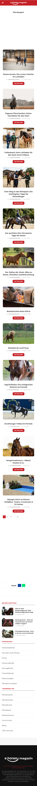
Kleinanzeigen (8, 678)
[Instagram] (13, 749)
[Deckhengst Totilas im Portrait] (18, 409)
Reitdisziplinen (8, 715)
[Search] (34, 3)
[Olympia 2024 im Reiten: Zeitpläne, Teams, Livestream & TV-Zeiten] (18, 485)
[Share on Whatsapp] (23, 585)
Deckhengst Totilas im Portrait (18, 424)
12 (17, 517)
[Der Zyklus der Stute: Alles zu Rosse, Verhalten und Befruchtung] (18, 258)
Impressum (7, 766)
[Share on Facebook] (19, 585)
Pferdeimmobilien (9, 683)
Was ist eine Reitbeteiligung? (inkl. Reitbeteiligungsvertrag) (24, 610)
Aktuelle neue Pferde (11, 653)
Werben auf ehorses (18, 767)
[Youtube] (16, 749)
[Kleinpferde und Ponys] (18, 333)
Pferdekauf (6, 710)
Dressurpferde (8, 663)
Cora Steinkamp (14, 426)
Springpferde (7, 668)
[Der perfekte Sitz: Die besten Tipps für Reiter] (18, 218)
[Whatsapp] (18, 749)
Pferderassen (7, 695)
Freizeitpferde (8, 673)
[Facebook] (11, 749)
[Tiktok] (23, 749)
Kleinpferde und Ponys (18, 348)
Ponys (4, 658)
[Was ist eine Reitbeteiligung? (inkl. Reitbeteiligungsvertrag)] (7, 611)
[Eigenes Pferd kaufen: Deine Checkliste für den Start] (18, 99)
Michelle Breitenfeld (14, 118)
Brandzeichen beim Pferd (18, 311)
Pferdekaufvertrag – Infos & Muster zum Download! (24, 632)
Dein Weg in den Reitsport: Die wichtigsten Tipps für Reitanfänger (18, 194)
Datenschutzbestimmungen (24, 766)
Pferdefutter (7, 705)
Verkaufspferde (8, 648)
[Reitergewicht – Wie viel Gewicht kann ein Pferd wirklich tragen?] (7, 623)
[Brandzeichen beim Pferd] (18, 297)
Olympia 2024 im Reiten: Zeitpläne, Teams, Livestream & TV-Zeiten (18, 502)
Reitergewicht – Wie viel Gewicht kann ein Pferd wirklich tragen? (24, 621)
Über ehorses (7, 731)
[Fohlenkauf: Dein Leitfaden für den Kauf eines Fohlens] (18, 138)
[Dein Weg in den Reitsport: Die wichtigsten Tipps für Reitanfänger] (18, 177)
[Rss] (21, 749)
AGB (13, 766)
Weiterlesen (18, 83)
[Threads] (25, 749)
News (4, 725)
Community (7, 720)
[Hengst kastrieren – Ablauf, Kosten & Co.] (18, 446)
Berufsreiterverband (14, 79)
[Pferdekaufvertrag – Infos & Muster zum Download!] (7, 634)
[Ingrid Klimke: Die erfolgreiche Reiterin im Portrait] (18, 370)
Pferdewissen (7, 700)
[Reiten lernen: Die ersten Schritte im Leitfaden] (18, 60)
